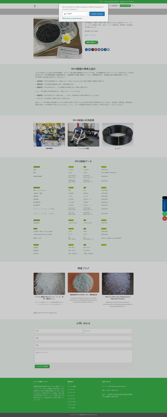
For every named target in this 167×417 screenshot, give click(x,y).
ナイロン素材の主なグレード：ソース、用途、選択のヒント (49, 298)
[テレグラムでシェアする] (108, 49)
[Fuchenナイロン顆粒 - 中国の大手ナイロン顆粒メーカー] (34, 6)
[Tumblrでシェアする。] (105, 49)
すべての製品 (72, 386)
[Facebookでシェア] (86, 49)
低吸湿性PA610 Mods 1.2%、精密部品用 (83, 295)
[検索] (133, 5)
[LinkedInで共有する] (102, 49)
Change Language (97, 14)
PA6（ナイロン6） (113, 73)
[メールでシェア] (92, 49)
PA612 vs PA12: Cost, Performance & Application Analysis (117, 298)
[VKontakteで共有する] (99, 49)
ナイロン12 (109, 25)
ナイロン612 (72, 405)
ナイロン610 (72, 402)
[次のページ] (134, 292)
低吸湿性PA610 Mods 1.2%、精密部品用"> (81, 291)
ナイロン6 (71, 395)
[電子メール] (164, 218)
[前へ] (33, 292)
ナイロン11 (71, 389)
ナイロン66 (71, 398)
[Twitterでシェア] (89, 49)
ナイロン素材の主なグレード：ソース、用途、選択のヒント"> (48, 293)
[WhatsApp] (164, 214)
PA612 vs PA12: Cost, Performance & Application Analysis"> (117, 293)
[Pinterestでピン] (95, 49)
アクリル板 (71, 408)
